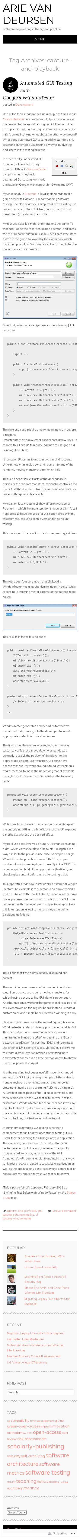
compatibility (20, 1421)
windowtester (22, 1218)
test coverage (47, 1482)
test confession (14, 119)
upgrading (14, 1488)
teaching (26, 1481)
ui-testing (62, 1481)
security (13, 1456)
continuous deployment (42, 1420)
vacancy (30, 1487)
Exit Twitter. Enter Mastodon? (25, 1339)
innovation (60, 1426)
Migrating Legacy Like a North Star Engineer (36, 1333)
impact (46, 1426)
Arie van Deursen (28, 14)
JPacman (30, 193)
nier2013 (27, 1433)
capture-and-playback (21, 1210)
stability (11, 1481)
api (8, 1420)
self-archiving (33, 1456)
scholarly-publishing (35, 1446)
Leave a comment (64, 1210)
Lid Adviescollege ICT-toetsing (27, 1362)
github (59, 1421)
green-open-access (23, 1426)
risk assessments (32, 1438)
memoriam (15, 1433)
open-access (47, 1432)
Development (24, 104)
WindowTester (37, 169)
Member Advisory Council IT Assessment (33, 1356)
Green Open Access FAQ (41, 1267)
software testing (23, 1214)
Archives (13, 1508)
